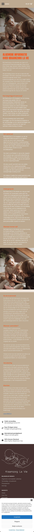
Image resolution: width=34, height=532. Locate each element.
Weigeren (17, 521)
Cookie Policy (12, 530)
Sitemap (4, 486)
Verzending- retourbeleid (9, 481)
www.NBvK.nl (7, 414)
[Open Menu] (3, 4)
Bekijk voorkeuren (17, 526)
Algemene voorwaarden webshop (11, 479)
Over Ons (4, 495)
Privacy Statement (20, 530)
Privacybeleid (5, 483)
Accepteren (17, 517)
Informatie (5, 497)
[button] (31, 500)
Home (3, 493)
